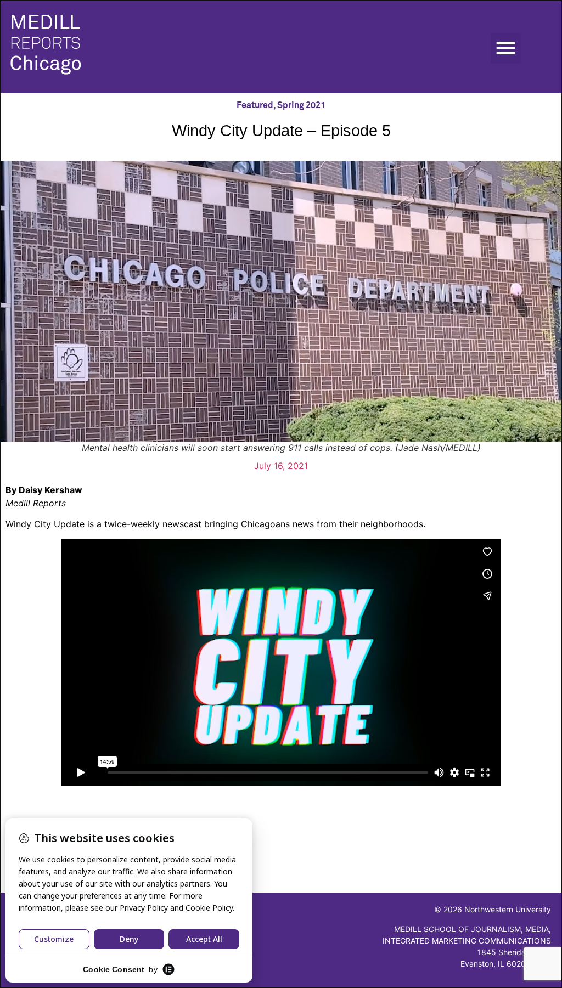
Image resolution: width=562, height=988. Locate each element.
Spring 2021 (301, 105)
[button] (506, 48)
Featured (255, 105)
